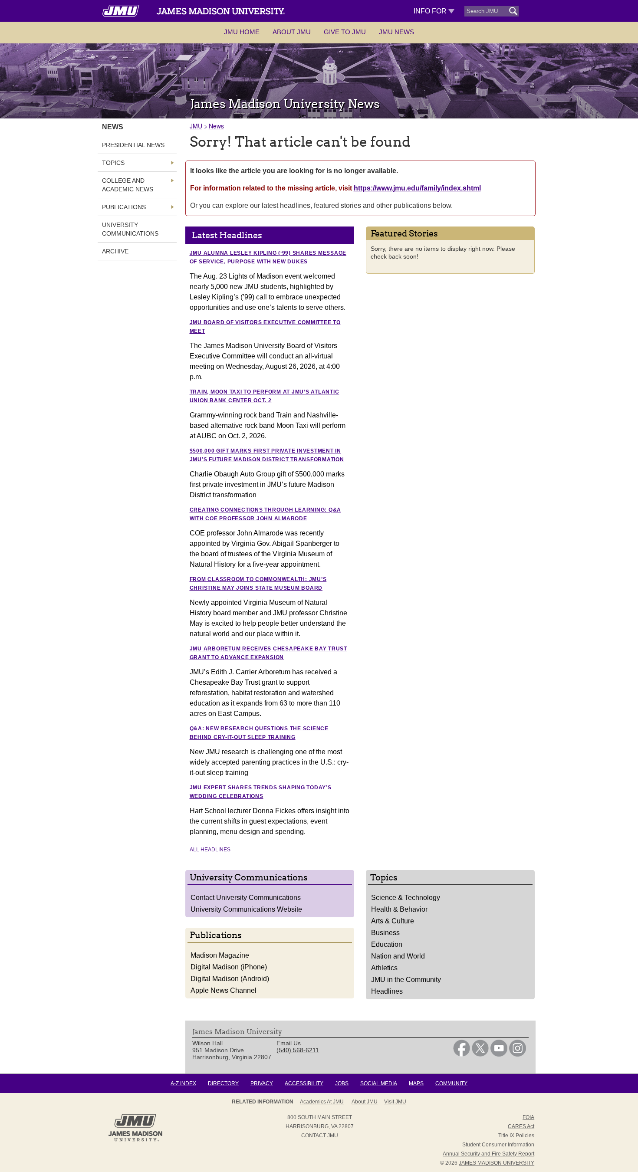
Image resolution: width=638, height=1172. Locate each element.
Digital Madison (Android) (230, 978)
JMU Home (242, 32)
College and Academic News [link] (127, 185)
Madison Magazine (220, 955)
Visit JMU (395, 1102)
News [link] (112, 127)
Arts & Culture (392, 921)
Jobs (342, 1083)
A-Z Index (183, 1083)
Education (386, 944)
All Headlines (210, 850)
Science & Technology (405, 897)
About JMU (292, 32)
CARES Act (521, 1126)
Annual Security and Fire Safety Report (488, 1154)
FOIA (528, 1117)
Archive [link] (115, 251)
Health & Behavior (399, 909)
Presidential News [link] (133, 144)
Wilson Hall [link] (207, 1043)
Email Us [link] (288, 1043)
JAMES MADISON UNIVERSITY (496, 1163)
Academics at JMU (322, 1102)
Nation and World (398, 956)
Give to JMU (345, 32)
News (216, 125)
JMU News (396, 32)
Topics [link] (113, 162)
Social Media (378, 1083)
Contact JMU (319, 1136)
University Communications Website (246, 909)
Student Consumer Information (498, 1145)
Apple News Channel (224, 990)
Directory (223, 1083)
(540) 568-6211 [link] (297, 1050)
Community (451, 1083)
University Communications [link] (130, 229)
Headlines (387, 991)
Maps (416, 1083)
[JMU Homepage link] (135, 1140)
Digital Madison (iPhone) (229, 967)
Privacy (261, 1083)
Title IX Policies (516, 1136)
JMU (196, 125)
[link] (461, 1054)
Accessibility (304, 1083)
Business (385, 932)
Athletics (384, 968)
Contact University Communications (246, 897)
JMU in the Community (406, 979)
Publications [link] (124, 207)
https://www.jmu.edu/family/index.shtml (417, 188)
